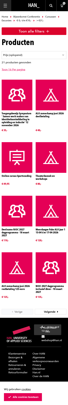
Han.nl (36, 372)
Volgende (50, 311)
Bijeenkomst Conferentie (27, 16)
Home (5, 16)
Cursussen (51, 16)
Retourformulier (18, 372)
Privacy (37, 365)
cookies (26, 389)
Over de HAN (41, 376)
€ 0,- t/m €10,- (24, 20)
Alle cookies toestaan (25, 397)
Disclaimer (39, 368)
